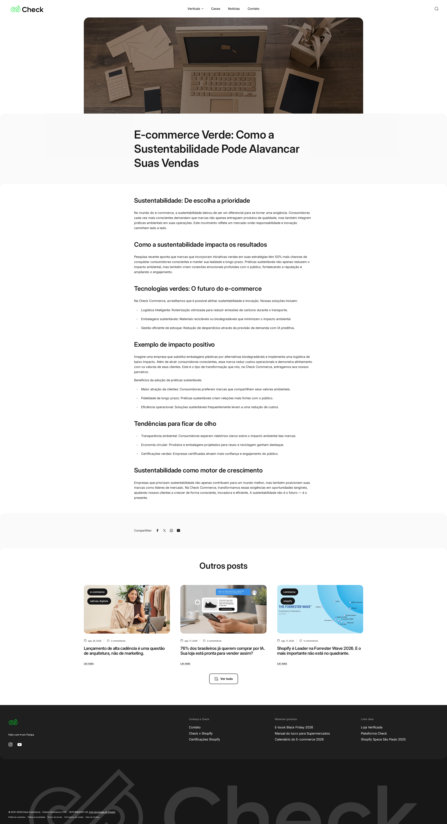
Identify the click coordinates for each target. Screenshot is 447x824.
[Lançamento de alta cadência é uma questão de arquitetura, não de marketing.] (127, 609)
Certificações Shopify (204, 739)
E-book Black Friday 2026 (294, 727)
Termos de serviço (54, 817)
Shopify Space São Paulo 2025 (383, 739)
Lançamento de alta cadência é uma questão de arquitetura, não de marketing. (124, 651)
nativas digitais (99, 600)
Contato (195, 727)
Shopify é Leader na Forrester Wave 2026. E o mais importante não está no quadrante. (319, 651)
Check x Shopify (201, 733)
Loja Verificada (371, 727)
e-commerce (97, 591)
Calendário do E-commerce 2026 (299, 739)
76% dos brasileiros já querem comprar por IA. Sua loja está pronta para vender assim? (222, 651)
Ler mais (89, 663)
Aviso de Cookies (92, 817)
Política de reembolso (16, 817)
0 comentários (118, 640)
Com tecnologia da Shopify (102, 812)
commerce (289, 591)
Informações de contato (73, 817)
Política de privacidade (36, 817)
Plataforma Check (374, 733)
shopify (287, 600)
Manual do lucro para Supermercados (302, 733)
